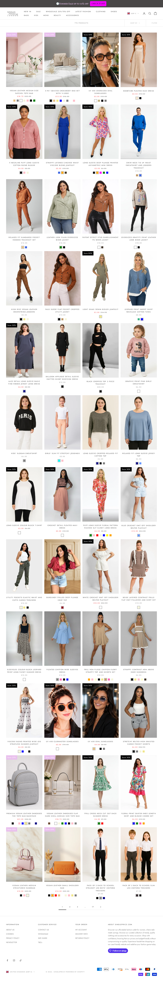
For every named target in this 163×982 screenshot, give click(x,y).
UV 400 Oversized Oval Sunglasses (100, 92)
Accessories (72, 15)
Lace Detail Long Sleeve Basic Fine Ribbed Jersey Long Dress (24, 382)
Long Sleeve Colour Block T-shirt (24, 525)
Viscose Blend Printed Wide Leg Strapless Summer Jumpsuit (24, 742)
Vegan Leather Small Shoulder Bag (62, 886)
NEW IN (27, 11)
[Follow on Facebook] (7, 960)
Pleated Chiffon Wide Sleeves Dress (62, 670)
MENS (46, 15)
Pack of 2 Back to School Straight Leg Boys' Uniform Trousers (100, 888)
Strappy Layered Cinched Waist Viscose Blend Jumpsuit (62, 164)
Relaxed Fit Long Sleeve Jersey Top (138, 454)
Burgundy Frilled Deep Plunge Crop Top (62, 598)
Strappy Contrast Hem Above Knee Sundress (138, 670)
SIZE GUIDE (42, 938)
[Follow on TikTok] (20, 960)
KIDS (36, 15)
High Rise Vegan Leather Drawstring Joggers (24, 310)
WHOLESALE (43, 934)
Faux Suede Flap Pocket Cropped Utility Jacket (62, 310)
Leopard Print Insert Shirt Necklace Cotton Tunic (139, 310)
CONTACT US (43, 929)
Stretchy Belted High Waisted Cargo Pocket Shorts (138, 742)
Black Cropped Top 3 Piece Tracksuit (100, 382)
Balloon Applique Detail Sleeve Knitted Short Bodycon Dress (62, 377)
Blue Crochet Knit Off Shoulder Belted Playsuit (139, 526)
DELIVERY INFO (81, 934)
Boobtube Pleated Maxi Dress (138, 91)
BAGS (26, 15)
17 (93, 907)
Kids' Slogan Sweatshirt (24, 453)
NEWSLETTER (11, 942)
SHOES (114, 11)
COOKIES (10, 934)
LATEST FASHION (83, 11)
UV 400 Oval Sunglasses (100, 741)
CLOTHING (101, 11)
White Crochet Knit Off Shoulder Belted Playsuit (100, 598)
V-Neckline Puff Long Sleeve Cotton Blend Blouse (24, 164)
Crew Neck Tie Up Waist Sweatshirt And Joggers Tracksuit (139, 165)
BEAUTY (57, 15)
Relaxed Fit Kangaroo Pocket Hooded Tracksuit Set (24, 238)
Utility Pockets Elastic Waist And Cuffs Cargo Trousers (24, 598)
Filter (154, 23)
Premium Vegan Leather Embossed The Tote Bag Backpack (24, 814)
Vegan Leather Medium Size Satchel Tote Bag (24, 92)
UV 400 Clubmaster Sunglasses (62, 741)
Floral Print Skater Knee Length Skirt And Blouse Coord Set (138, 814)
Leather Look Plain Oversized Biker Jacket (62, 238)
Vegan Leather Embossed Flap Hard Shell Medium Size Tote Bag (62, 814)
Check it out (98, 3)
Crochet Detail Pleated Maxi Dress (62, 526)
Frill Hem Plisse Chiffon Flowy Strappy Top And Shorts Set (100, 670)
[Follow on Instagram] (14, 960)
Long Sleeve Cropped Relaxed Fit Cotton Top (100, 454)
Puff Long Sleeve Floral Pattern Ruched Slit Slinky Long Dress (100, 526)
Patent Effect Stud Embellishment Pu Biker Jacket (101, 238)
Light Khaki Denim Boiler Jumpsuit (100, 309)
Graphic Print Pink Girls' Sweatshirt (138, 382)
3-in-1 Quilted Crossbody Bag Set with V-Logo (62, 92)
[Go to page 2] (100, 907)
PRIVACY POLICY (12, 938)
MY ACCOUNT (81, 929)
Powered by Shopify (75, 972)
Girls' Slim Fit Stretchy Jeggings (62, 453)
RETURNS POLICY (82, 938)
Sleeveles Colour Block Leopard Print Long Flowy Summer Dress (24, 670)
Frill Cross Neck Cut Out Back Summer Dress (100, 814)
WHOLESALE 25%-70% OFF (58, 11)
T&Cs (40, 942)
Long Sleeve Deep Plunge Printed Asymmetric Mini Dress (100, 164)
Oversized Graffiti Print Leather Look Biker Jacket (138, 238)
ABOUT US (10, 929)
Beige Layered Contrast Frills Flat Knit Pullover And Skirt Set (139, 598)
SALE (38, 11)
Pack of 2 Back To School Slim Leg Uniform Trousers (139, 886)
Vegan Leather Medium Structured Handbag (24, 886)
